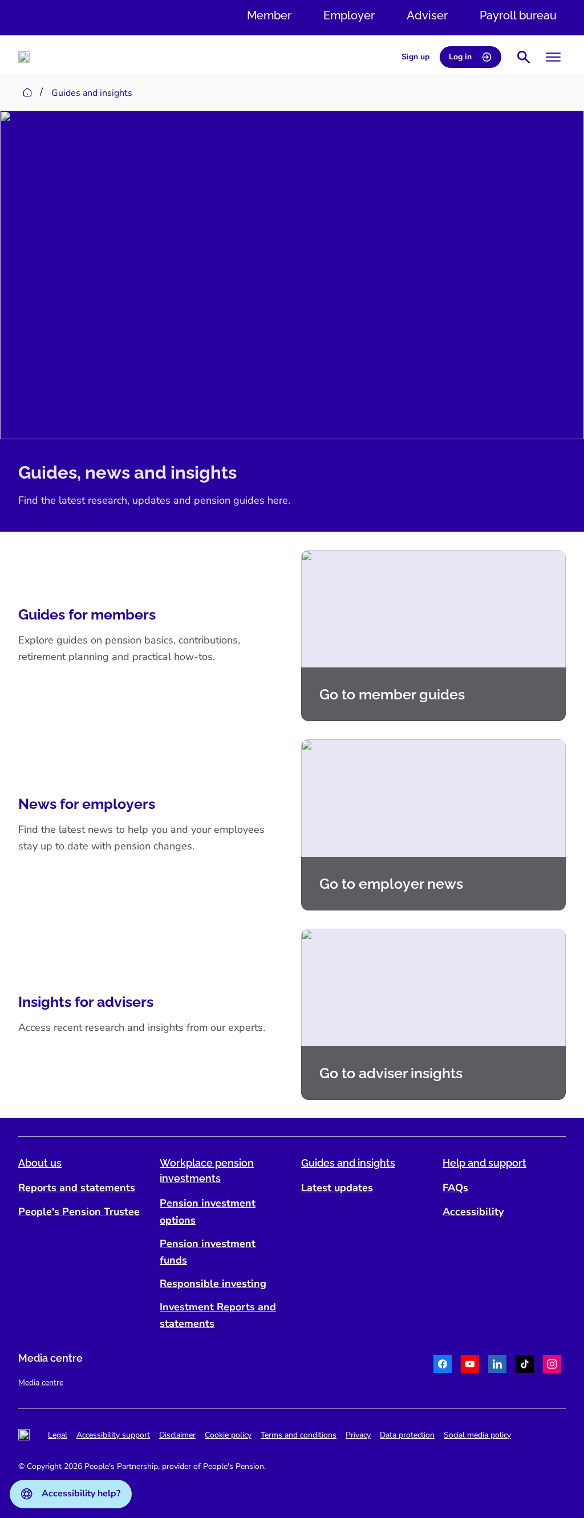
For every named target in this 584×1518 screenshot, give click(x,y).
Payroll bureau (518, 15)
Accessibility (473, 1212)
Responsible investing (213, 1283)
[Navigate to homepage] (24, 57)
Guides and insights (348, 1163)
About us (40, 1163)
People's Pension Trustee (79, 1212)
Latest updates (337, 1188)
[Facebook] (442, 1365)
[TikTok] (524, 1365)
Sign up (415, 56)
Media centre (40, 1382)
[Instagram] (552, 1365)
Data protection (407, 1435)
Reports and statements (76, 1188)
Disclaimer (177, 1435)
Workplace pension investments (207, 1170)
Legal (57, 1435)
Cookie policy (228, 1435)
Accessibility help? (81, 1493)
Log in (460, 56)
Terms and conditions (298, 1435)
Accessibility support (113, 1435)
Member (269, 15)
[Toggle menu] (553, 57)
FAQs (455, 1188)
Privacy (358, 1435)
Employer (349, 15)
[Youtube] (470, 1365)
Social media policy (477, 1435)
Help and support (484, 1163)
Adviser (427, 15)
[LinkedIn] (497, 1365)
